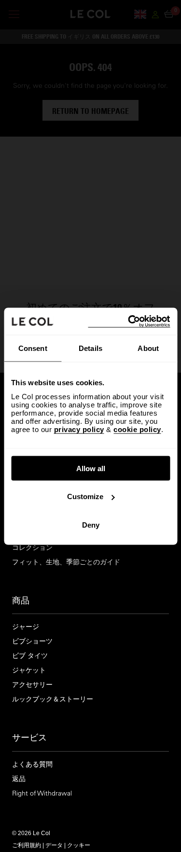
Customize (85, 496)
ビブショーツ (32, 641)
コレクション (32, 548)
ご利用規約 (26, 845)
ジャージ (25, 627)
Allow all (90, 468)
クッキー (78, 845)
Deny (90, 524)
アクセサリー (32, 685)
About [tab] (148, 348)
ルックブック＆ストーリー (52, 699)
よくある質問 (32, 764)
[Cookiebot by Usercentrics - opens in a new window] (129, 321)
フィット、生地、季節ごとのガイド (66, 562)
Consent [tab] (32, 348)
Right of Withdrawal (42, 793)
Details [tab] (90, 348)
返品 (19, 779)
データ (54, 845)
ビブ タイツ (30, 656)
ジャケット (29, 670)
